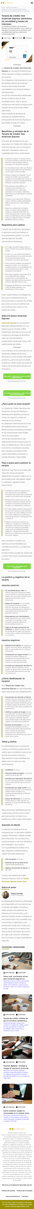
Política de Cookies (8, 1191)
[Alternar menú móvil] (32, 3)
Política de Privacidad (24, 1191)
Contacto (25, 1196)
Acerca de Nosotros (13, 1196)
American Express (9, 323)
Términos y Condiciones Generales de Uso (17, 1185)
